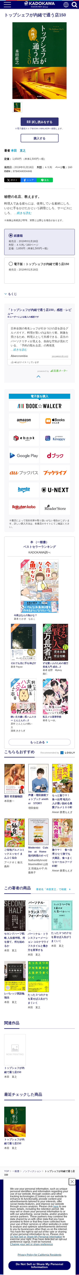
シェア (30, 180)
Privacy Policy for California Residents (39, 1254)
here (56, 1206)
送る (46, 180)
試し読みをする (42, 122)
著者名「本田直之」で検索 (51, 889)
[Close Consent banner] (72, 1181)
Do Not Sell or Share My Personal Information (36, 1236)
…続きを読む (23, 213)
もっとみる (37, 742)
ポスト (14, 180)
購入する (40, 138)
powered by (43, 371)
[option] (16, 1056)
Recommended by (50, 752)
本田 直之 (18, 150)
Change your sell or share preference (31, 1244)
